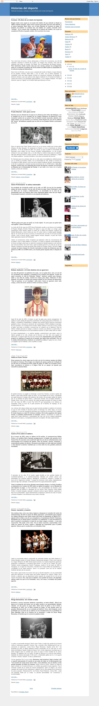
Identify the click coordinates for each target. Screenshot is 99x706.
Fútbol (17, 426)
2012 (68, 81)
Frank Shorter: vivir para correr (23, 112)
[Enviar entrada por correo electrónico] (34, 101)
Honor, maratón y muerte (20, 510)
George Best (79, 118)
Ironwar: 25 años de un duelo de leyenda (26, 20)
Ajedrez (18, 502)
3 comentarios (29, 101)
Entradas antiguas (56, 688)
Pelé (79, 131)
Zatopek (83, 110)
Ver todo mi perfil (76, 96)
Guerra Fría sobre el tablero (22, 434)
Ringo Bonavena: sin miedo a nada (24, 600)
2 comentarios (29, 679)
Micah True (74, 131)
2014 (68, 75)
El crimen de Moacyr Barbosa (78, 244)
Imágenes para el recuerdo (72, 27)
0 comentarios (29, 174)
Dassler (76, 129)
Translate (78, 159)
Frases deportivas (70, 24)
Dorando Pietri (72, 122)
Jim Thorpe (70, 123)
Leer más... (14, 99)
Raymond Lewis (81, 120)
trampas (69, 110)
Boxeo (17, 682)
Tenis (66, 54)
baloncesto (69, 129)
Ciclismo (67, 44)
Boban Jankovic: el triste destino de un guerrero (29, 270)
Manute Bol (82, 121)
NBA (77, 114)
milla (68, 125)
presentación (71, 108)
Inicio (31, 688)
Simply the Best (74, 215)
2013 (68, 78)
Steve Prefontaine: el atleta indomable (26, 185)
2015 (68, 64)
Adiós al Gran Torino (19, 357)
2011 (68, 83)
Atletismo (18, 177)
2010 (68, 86)
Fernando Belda (79, 93)
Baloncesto (18, 349)
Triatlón (18, 104)
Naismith (82, 114)
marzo (71, 66)
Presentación (68, 22)
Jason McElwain (82, 108)
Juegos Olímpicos (25, 177)
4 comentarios (29, 347)
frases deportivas (78, 127)
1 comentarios (29, 423)
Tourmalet (75, 110)
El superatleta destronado (77, 254)
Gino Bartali (75, 125)
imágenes (83, 129)
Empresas (68, 52)
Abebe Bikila (73, 116)
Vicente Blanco (70, 120)
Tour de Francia (80, 123)
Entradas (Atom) (24, 692)
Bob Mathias (73, 112)
